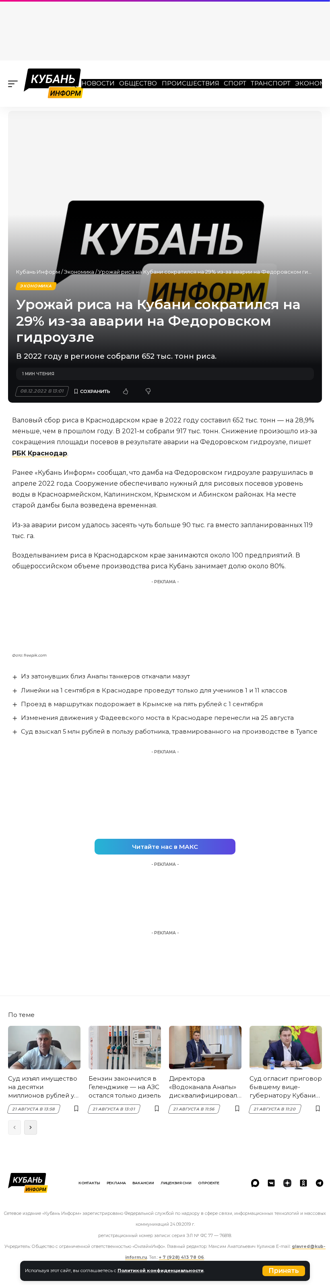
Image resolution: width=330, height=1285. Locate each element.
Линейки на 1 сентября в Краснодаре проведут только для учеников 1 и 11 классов (154, 690)
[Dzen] (287, 1183)
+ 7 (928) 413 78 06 (181, 1257)
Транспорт (271, 83)
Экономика (79, 271)
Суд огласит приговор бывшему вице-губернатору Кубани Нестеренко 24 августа (286, 1087)
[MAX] (255, 1183)
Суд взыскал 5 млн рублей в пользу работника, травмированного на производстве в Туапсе (169, 731)
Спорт (235, 83)
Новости (98, 83)
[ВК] (271, 1183)
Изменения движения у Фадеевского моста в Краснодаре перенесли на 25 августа (157, 718)
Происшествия (190, 83)
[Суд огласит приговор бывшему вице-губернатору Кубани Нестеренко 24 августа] (286, 1047)
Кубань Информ (38, 271)
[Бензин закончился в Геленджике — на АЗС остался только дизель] (125, 1047)
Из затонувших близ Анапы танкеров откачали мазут (105, 676)
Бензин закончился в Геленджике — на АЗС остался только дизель (125, 1087)
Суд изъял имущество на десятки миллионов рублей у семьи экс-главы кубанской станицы (42, 1087)
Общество (138, 83)
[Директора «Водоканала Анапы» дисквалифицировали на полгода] (205, 1047)
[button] (283, 1271)
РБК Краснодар (39, 453)
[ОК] (303, 1183)
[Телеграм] (319, 1183)
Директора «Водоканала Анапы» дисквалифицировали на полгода (205, 1087)
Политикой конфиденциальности (161, 1270)
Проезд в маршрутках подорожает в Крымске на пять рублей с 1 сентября (142, 704)
